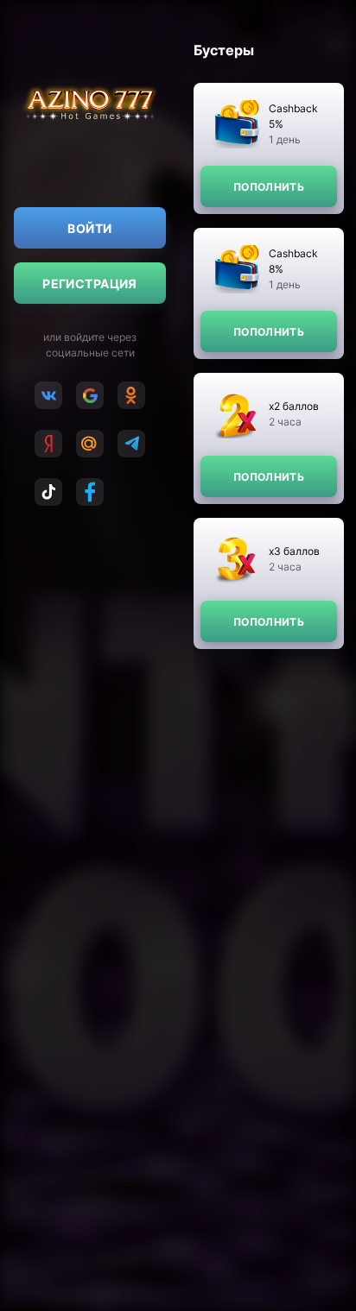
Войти (89, 228)
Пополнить (268, 186)
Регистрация (89, 283)
